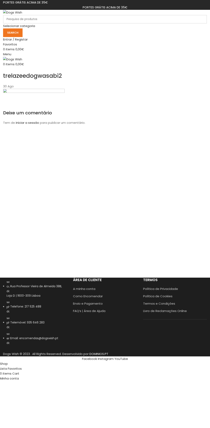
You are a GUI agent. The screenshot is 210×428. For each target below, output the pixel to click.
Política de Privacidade (160, 289)
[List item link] (35, 314)
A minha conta (84, 289)
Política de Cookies (157, 296)
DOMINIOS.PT (98, 354)
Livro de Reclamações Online (165, 311)
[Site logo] (12, 12)
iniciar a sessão (27, 123)
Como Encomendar (88, 296)
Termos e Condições (159, 303)
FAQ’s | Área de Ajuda (89, 311)
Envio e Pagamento (88, 303)
